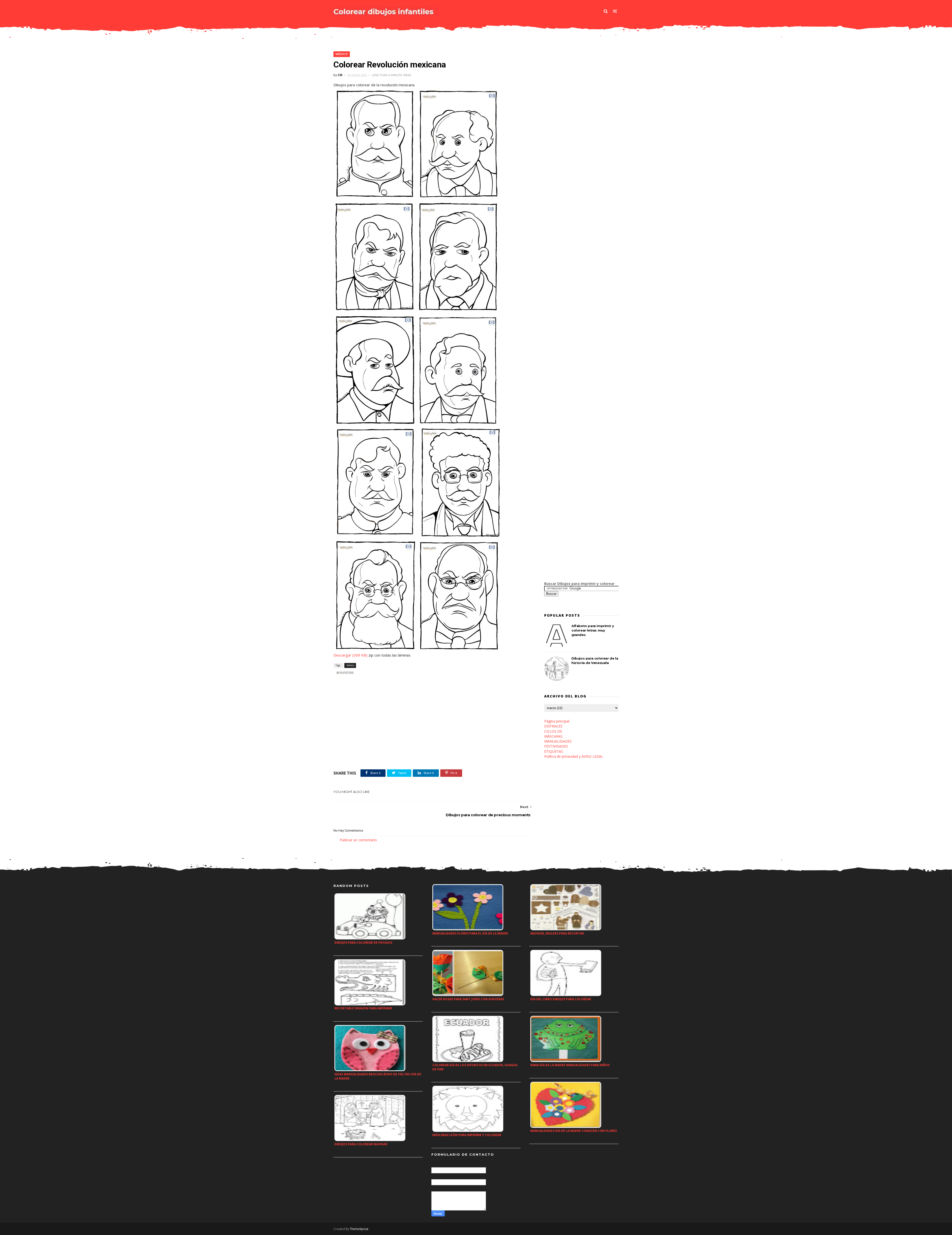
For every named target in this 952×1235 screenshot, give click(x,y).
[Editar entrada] (344, 671)
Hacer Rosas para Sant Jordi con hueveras (468, 999)
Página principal (556, 721)
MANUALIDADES (558, 741)
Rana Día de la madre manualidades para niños (570, 1065)
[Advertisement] (391, 681)
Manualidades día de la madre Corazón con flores (573, 1131)
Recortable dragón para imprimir (363, 1008)
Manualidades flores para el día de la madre (470, 933)
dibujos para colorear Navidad (360, 1144)
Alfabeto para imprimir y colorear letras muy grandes (592, 630)
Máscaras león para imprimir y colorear (466, 1135)
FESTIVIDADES (556, 746)
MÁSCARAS (553, 736)
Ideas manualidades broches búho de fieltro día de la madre (377, 1076)
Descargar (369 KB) (350, 655)
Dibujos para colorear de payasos (363, 942)
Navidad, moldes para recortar (557, 933)
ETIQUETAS (553, 751)
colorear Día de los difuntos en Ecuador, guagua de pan (474, 1067)
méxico (341, 54)
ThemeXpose (359, 1229)
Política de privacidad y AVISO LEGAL (573, 756)
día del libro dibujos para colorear (560, 999)
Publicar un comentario (358, 840)
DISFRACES (553, 726)
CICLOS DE (553, 731)
